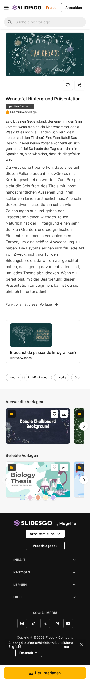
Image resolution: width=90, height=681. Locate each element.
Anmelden (73, 7)
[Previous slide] (6, 426)
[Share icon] (79, 85)
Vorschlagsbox (45, 546)
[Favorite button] (68, 85)
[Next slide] (83, 426)
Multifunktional (38, 377)
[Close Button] (81, 645)
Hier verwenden (21, 358)
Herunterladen (48, 672)
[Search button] (9, 22)
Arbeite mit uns (42, 534)
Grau (78, 377)
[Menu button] (6, 7)
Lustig (61, 377)
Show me (68, 645)
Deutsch (26, 653)
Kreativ (14, 377)
